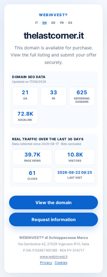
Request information (54, 219)
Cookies (61, 263)
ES (70, 23)
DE (53, 23)
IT (36, 23)
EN (45, 23)
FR (62, 23)
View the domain (53, 202)
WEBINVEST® (53, 15)
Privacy (46, 263)
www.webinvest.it (53, 257)
